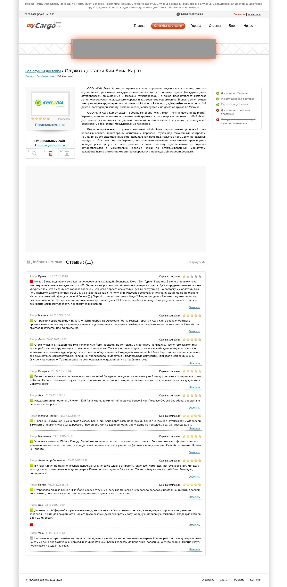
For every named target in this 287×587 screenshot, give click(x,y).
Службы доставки (168, 25)
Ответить (194, 307)
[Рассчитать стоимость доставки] (50, 157)
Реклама (239, 579)
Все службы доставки (43, 71)
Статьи (224, 579)
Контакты (255, 579)
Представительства (50, 125)
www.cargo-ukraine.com (52, 145)
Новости (250, 26)
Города (196, 26)
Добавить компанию (192, 14)
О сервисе (208, 579)
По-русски (239, 14)
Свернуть (194, 262)
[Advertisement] (144, 49)
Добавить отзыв (46, 262)
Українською (254, 14)
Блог (232, 26)
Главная (140, 26)
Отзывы (215, 26)
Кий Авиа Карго (64, 76)
